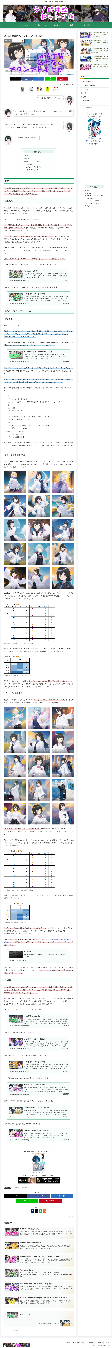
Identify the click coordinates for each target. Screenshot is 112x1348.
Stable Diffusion (25, 1187)
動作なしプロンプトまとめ (33, 161)
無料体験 (89, 141)
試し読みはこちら (38, 1173)
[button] (107, 107)
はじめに (28, 158)
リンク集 (106, 1342)
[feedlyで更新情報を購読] (40, 1211)
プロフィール (99, 1342)
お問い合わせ (89, 1342)
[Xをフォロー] (36, 1211)
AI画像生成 (8, 1187)
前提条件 (30, 164)
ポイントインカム (45, 970)
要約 (26, 155)
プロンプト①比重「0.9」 (35, 167)
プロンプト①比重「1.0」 (35, 170)
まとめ (27, 172)
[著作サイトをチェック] (32, 1211)
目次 (36, 152)
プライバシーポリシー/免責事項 (75, 1342)
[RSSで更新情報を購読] (44, 1211)
